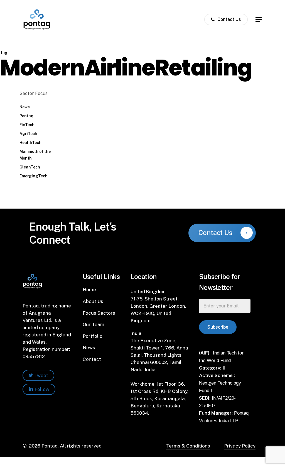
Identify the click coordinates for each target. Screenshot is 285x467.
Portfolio (92, 336)
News (24, 107)
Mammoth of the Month (35, 154)
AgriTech (28, 133)
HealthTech (30, 142)
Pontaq (26, 116)
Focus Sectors (99, 313)
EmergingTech (33, 176)
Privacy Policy (239, 446)
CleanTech (29, 167)
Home (89, 289)
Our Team (93, 324)
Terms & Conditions (188, 446)
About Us (93, 301)
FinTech (27, 125)
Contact (92, 359)
